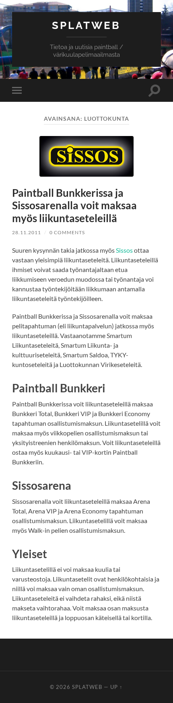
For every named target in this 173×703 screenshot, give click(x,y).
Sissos (124, 250)
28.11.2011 (26, 232)
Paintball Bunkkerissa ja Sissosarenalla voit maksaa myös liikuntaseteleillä (74, 205)
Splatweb (86, 25)
